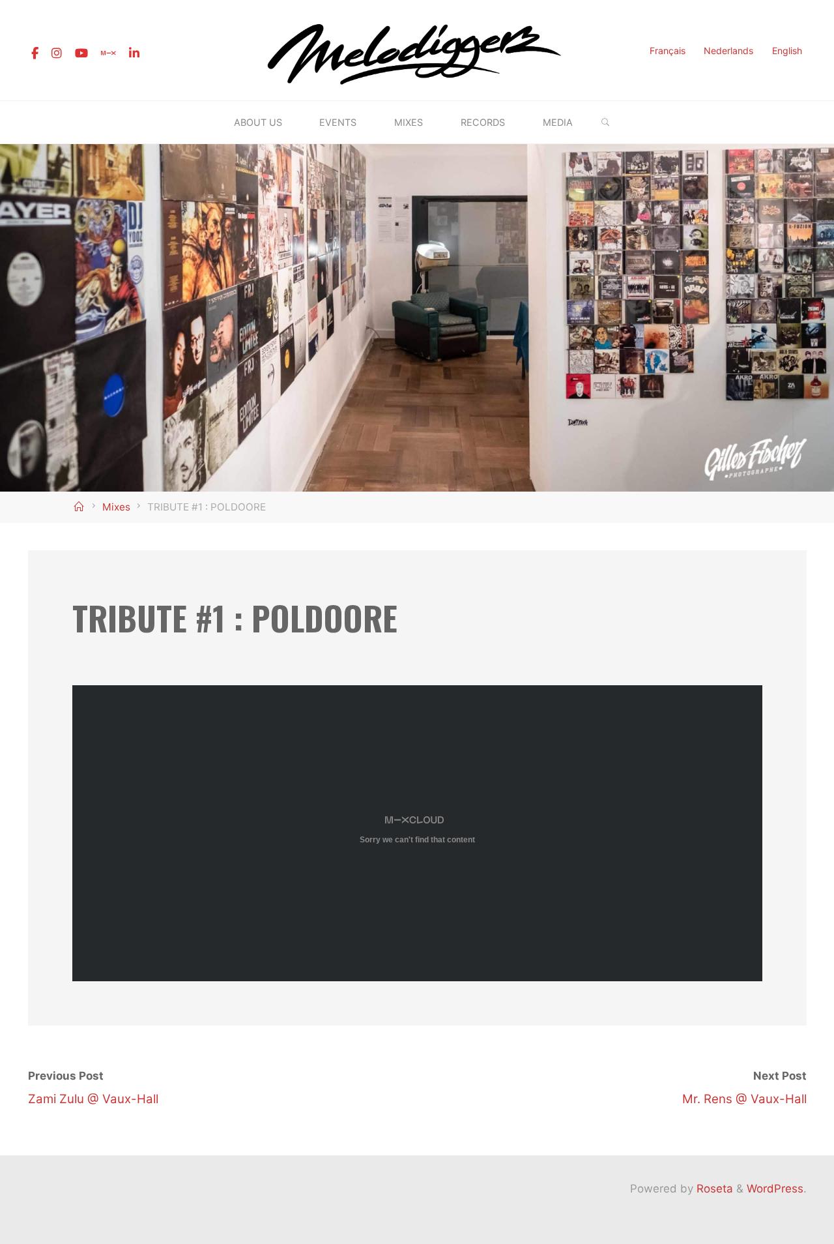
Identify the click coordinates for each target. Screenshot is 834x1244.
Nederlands (728, 50)
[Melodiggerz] (417, 49)
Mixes (116, 507)
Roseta (713, 1188)
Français (667, 50)
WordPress (775, 1188)
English (787, 50)
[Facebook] (35, 53)
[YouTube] (81, 53)
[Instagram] (56, 53)
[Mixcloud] (108, 53)
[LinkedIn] (134, 53)
